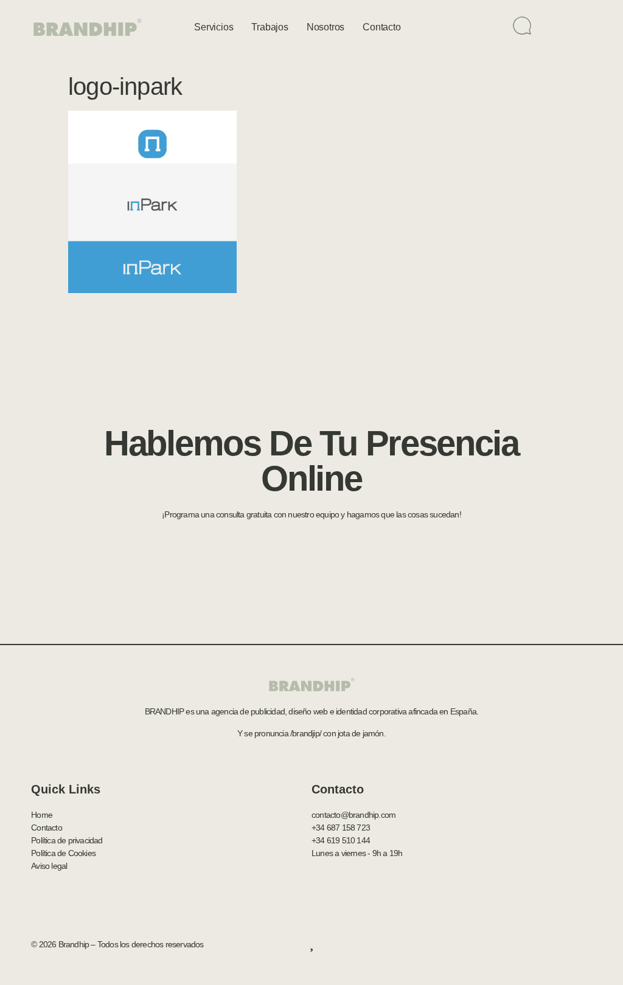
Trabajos (269, 27)
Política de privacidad (66, 840)
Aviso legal (49, 866)
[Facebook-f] (514, 944)
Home (41, 815)
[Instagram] (586, 944)
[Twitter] (538, 944)
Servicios (213, 27)
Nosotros (325, 27)
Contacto (381, 27)
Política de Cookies (63, 853)
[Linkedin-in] (562, 944)
